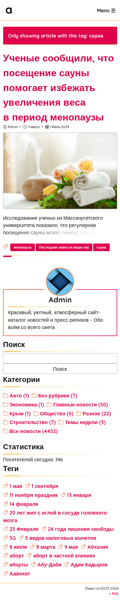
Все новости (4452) (33, 431)
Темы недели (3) (85, 422)
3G (12, 538)
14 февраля (23, 504)
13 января (79, 495)
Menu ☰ (106, 10)
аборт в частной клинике (64, 555)
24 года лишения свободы (81, 529)
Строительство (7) (32, 422)
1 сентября (45, 486)
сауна (101, 247)
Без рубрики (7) (57, 395)
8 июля (18, 547)
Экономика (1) (26, 404)
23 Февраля (24, 529)
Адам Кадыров (89, 564)
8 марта (45, 547)
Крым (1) (20, 413)
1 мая (15, 486)
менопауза (23, 247)
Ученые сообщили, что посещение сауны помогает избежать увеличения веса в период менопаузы (58, 87)
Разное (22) (97, 413)
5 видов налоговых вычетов (60, 538)
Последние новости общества (64, 247)
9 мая (71, 547)
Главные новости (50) (80, 404)
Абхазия (97, 547)
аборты (18, 564)
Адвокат (19, 573)
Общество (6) (56, 413)
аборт (16, 555)
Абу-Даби (49, 564)
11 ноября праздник (33, 495)
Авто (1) (19, 395)
